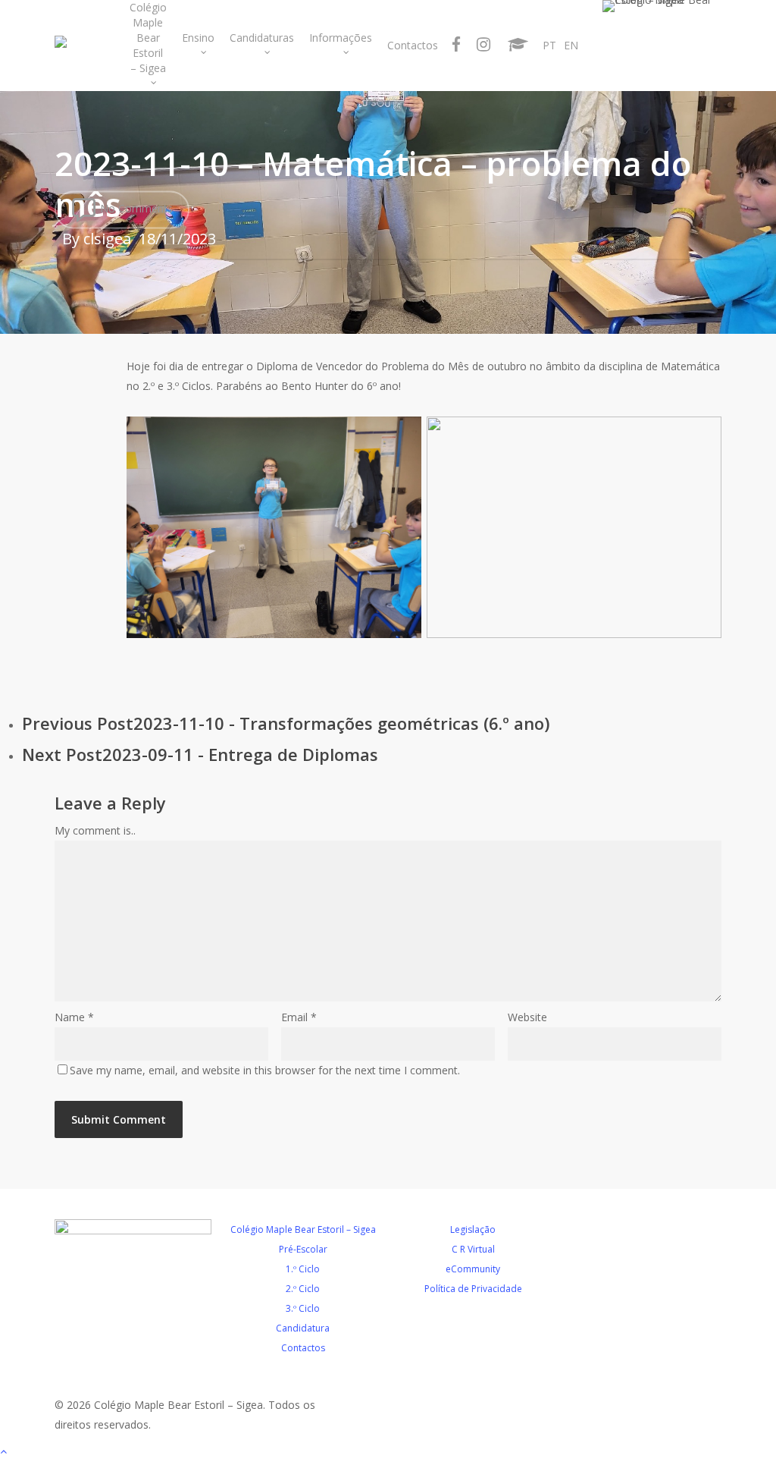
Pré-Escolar (303, 1249)
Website (527, 1017)
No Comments (135, 208)
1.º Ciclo (303, 1268)
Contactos (303, 1347)
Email (299, 1017)
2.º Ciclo (303, 1288)
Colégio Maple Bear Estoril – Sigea (303, 1229)
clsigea (107, 238)
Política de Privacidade (473, 1288)
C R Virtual (473, 1249)
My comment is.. (95, 830)
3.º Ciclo (303, 1308)
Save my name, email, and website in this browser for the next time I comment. (265, 1070)
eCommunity (473, 1268)
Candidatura (303, 1328)
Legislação (473, 1229)
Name (74, 1017)
